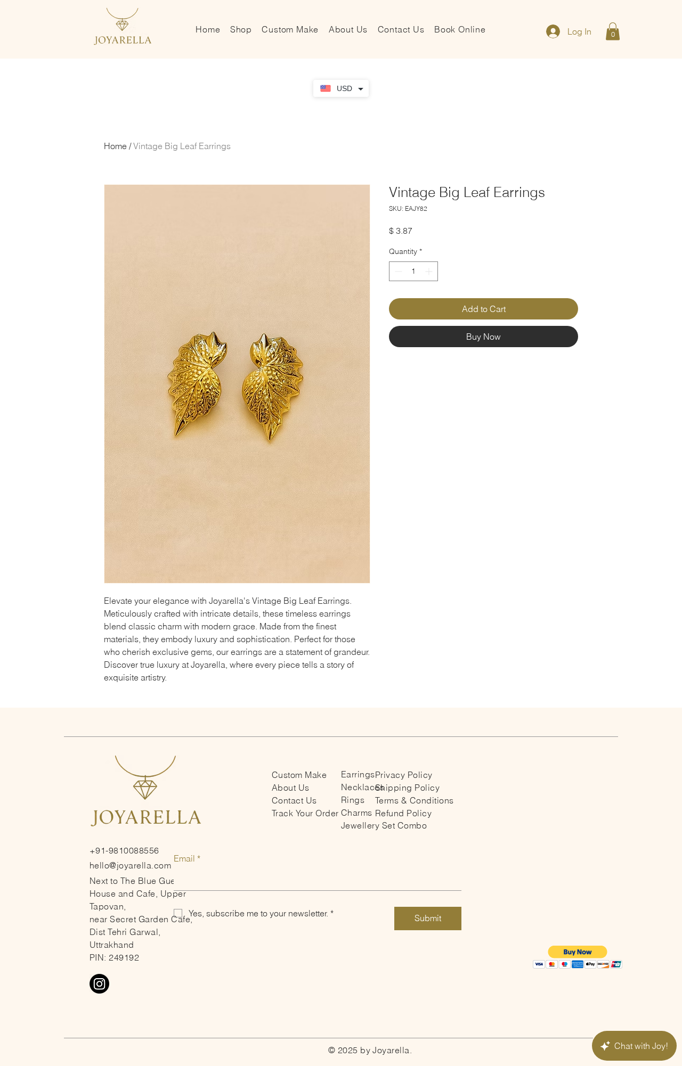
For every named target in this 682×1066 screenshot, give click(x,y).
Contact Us (294, 800)
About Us (291, 787)
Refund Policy (403, 813)
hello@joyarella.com (130, 865)
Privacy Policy (404, 774)
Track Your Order (305, 813)
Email (187, 858)
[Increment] (429, 271)
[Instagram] (99, 984)
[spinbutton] (413, 271)
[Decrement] (397, 271)
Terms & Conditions (414, 800)
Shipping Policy (407, 787)
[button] (612, 31)
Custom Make (299, 774)
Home (115, 146)
